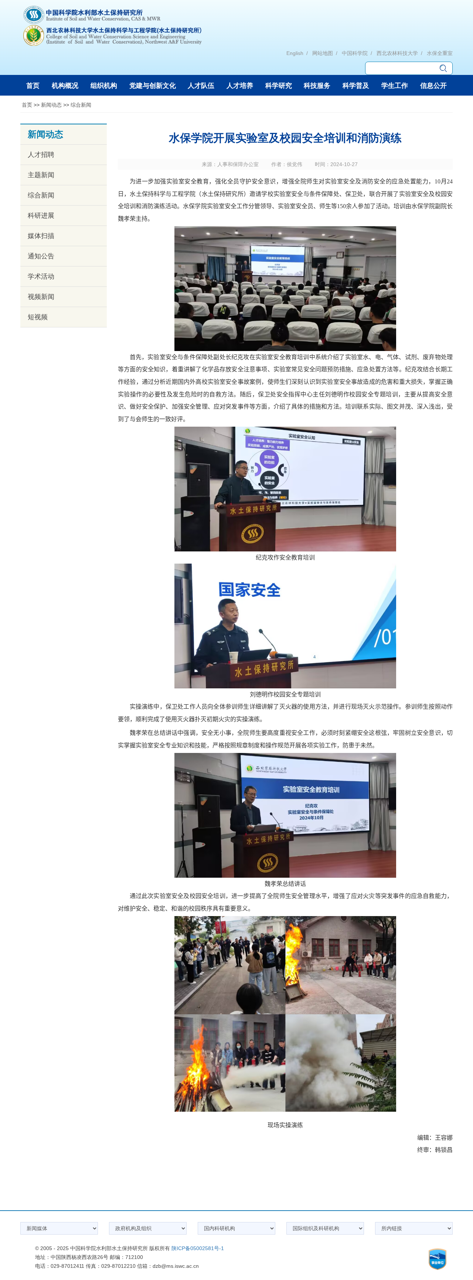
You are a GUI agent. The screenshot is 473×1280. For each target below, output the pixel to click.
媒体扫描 (41, 236)
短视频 (38, 317)
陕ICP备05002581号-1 (197, 1248)
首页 (27, 105)
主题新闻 (41, 175)
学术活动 (41, 276)
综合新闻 (81, 105)
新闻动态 (51, 105)
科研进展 (41, 215)
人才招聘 (41, 154)
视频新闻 (41, 296)
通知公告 (41, 256)
